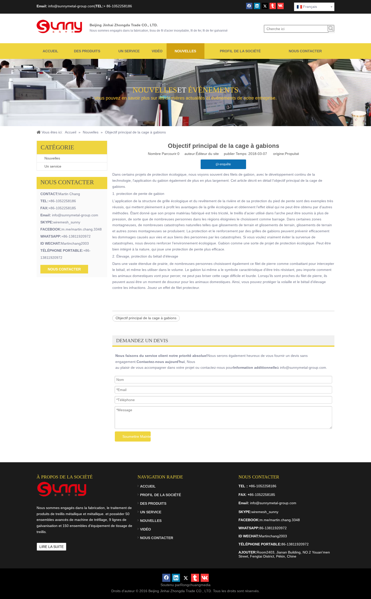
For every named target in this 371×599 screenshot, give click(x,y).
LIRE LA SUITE (51, 547)
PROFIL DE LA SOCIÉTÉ (160, 495)
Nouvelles (52, 158)
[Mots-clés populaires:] (331, 28)
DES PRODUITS (153, 503)
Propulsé (292, 154)
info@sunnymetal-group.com (75, 215)
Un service (52, 166)
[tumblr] (273, 6)
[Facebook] (249, 6)
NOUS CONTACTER (64, 269)
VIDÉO (145, 529)
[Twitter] (265, 6)
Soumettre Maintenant (136, 436)
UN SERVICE (150, 512)
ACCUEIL (148, 486)
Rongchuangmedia (195, 585)
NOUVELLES (151, 521)
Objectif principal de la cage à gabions (146, 318)
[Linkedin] (257, 6)
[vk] (280, 6)
